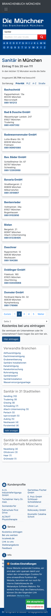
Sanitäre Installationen (15, 362)
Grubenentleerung (13, 359)
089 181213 (10, 102)
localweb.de (8, 538)
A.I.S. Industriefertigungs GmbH (11, 492)
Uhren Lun (33, 506)
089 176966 (11, 305)
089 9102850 (11, 215)
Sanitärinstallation (13, 379)
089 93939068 (12, 283)
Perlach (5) (9, 412)
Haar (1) (8, 455)
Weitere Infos (23, 595)
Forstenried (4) (11, 425)
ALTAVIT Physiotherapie (9, 518)
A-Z (34, 83)
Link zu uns (8, 541)
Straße (41, 83)
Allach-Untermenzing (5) (16, 409)
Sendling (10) (10, 396)
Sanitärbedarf (11, 375)
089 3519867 (11, 192)
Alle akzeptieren (35, 601)
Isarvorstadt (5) (12, 415)
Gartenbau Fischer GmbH (37, 491)
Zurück (7, 314)
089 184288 (11, 260)
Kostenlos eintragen (12, 531)
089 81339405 (12, 237)
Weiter (41, 314)
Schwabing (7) (11, 406)
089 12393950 (12, 170)
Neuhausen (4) (11, 422)
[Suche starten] (41, 37)
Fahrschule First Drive (10, 511)
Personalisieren (35, 606)
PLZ (28, 83)
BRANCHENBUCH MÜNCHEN (21, 3)
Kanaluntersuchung (13, 369)
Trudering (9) (10, 399)
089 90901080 (12, 147)
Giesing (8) (9, 402)
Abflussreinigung (12, 353)
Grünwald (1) (10, 458)
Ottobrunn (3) (11, 452)
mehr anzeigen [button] (11, 430)
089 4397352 (11, 125)
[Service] (4, 527)
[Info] (4, 555)
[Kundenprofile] (4, 485)
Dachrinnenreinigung (14, 356)
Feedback (7, 548)
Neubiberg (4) (11, 449)
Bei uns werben (10, 535)
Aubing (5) (9, 419)
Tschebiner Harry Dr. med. (12, 500)
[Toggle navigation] (6, 9)
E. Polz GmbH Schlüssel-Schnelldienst (35, 499)
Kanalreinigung (11, 366)
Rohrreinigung (11, 372)
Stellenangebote (10, 544)
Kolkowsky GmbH (37, 510)
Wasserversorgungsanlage (17, 382)
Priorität (20, 83)
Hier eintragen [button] (11, 339)
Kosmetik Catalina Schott (37, 515)
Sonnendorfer (9, 506)
